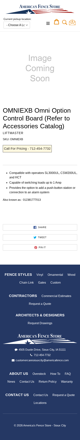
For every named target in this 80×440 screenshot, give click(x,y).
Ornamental (55, 274)
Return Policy (48, 381)
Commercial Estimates (56, 296)
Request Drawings (40, 323)
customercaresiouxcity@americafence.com (42, 360)
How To (55, 373)
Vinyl (39, 274)
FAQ (68, 373)
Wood (71, 274)
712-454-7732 (42, 355)
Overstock (39, 373)
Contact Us (27, 381)
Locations (40, 402)
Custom (55, 282)
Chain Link (26, 282)
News (11, 381)
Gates (42, 282)
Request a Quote (40, 303)
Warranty (67, 381)
